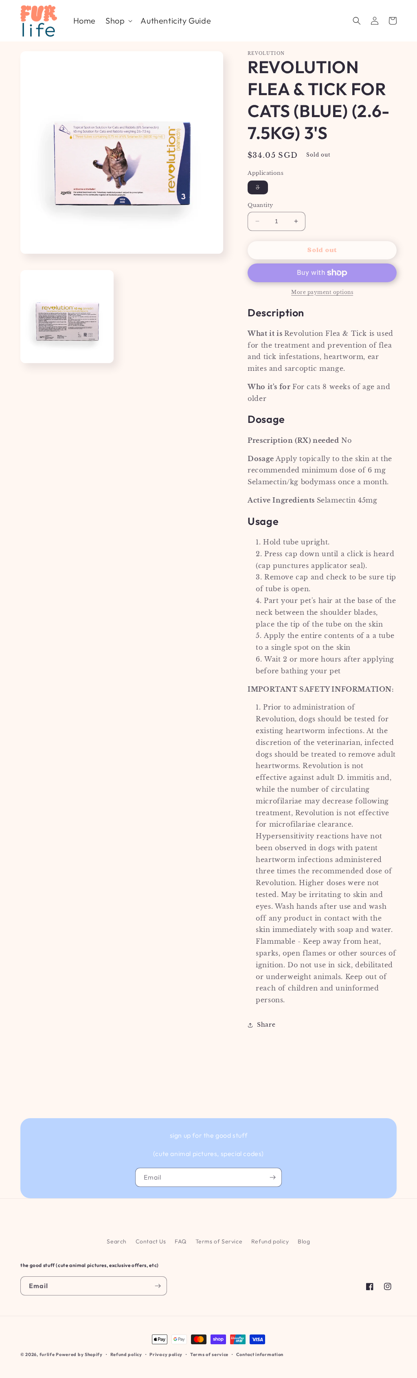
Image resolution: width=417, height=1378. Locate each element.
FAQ (181, 1241)
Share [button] (266, 1024)
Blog (304, 1241)
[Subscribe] (272, 1177)
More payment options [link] (322, 292)
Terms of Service (219, 1241)
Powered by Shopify (79, 1354)
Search (117, 1241)
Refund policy (270, 1241)
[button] (118, 21)
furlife (47, 1354)
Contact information (259, 1354)
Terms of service (209, 1354)
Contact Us (151, 1241)
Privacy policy (165, 1354)
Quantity (260, 205)
